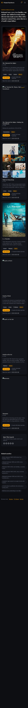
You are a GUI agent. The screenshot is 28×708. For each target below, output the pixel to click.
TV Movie (16, 307)
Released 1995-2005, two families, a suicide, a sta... (13, 467)
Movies (11, 499)
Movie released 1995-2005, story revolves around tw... (13, 472)
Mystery (10, 248)
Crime (10, 74)
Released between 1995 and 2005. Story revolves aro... (12, 477)
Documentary (6, 132)
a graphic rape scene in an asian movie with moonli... (13, 482)
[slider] (15, 81)
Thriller (5, 74)
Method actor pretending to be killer (11, 490)
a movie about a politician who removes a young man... (12, 486)
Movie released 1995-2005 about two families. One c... (11, 458)
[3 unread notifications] (21, 2)
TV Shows (16, 499)
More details (6, 77)
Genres (21, 499)
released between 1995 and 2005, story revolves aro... (12, 462)
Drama (15, 74)
